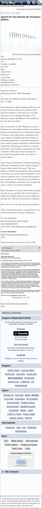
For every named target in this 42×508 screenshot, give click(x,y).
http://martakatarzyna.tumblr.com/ (24, 226)
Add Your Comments (11, 312)
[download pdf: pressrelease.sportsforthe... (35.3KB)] (21, 274)
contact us (29, 350)
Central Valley (27, 370)
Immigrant (14, 410)
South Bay (32, 374)
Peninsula (29, 378)
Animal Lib (8, 395)
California (25, 381)
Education (20, 399)
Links (27, 448)
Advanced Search (21, 465)
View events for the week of (29, 9)
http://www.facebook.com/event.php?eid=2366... (14, 235)
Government (13, 406)
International (21, 385)
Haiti (18, 427)
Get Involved (31, 440)
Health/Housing (27, 406)
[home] (19, 2)
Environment (13, 402)
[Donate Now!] (21, 333)
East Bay (20, 374)
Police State (29, 414)
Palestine (31, 427)
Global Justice (28, 402)
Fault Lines (17, 448)
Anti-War (19, 395)
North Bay (10, 374)
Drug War (9, 399)
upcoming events (29, 358)
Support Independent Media (16, 318)
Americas (10, 427)
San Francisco (5, 13)
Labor (30, 410)
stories (15, 358)
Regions (6, 365)
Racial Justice (16, 418)
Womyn (28, 418)
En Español (32, 399)
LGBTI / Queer (14, 414)
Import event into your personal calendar (28, 54)
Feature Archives (29, 444)
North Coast (13, 370)
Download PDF (17, 297)
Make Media (17, 440)
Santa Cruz (13, 381)
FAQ (6, 440)
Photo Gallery (11, 444)
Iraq (24, 427)
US (32, 381)
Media (23, 410)
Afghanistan (21, 431)
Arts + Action (16, 13)
